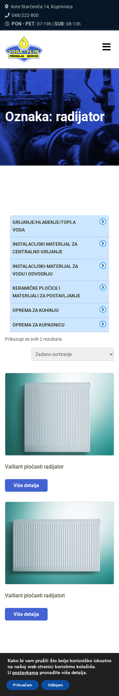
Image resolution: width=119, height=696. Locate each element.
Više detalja (26, 485)
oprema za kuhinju (36, 310)
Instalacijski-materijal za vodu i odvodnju (45, 270)
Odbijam (55, 685)
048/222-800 (25, 15)
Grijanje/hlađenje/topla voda (44, 226)
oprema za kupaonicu (38, 324)
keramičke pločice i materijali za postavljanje (46, 291)
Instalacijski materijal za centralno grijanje (45, 247)
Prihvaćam (22, 685)
